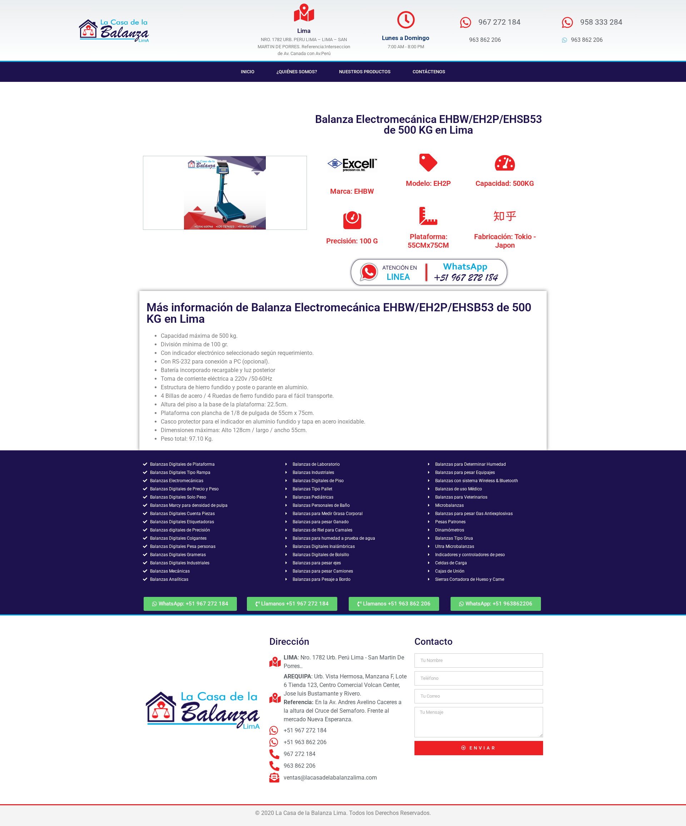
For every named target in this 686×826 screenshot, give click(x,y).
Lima (303, 30)
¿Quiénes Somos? (297, 71)
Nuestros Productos (365, 71)
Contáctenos (429, 71)
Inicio (247, 71)
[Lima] (304, 12)
